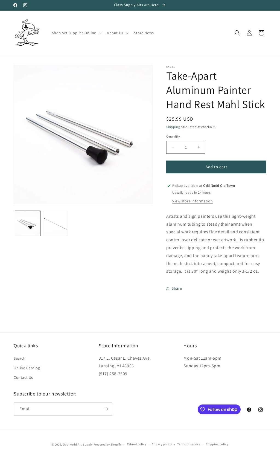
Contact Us (23, 377)
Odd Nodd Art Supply (78, 444)
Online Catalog (27, 367)
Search (20, 358)
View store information (192, 201)
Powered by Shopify (108, 444)
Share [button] (177, 288)
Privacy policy (162, 444)
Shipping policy (217, 444)
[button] (76, 33)
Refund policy (136, 444)
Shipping (173, 127)
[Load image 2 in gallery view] (55, 223)
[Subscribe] (106, 409)
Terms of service (188, 444)
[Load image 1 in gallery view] (27, 223)
